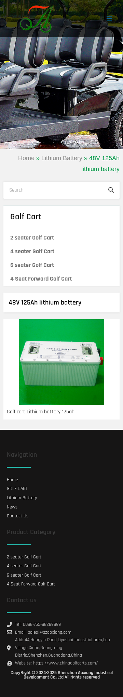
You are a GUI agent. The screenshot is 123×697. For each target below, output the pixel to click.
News (12, 507)
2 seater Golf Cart (32, 238)
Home (26, 158)
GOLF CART (17, 489)
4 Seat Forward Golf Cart (41, 279)
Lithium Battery (61, 158)
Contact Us (17, 516)
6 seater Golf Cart (32, 265)
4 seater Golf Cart (32, 251)
